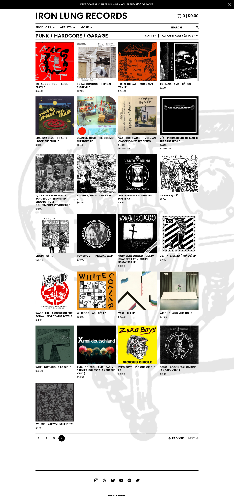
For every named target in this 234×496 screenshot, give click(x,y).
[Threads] (104, 480)
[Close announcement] (229, 4)
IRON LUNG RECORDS (81, 15)
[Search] (197, 27)
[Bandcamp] (137, 480)
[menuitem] (45, 27)
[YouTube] (121, 480)
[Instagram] (96, 480)
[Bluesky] (113, 480)
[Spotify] (129, 480)
